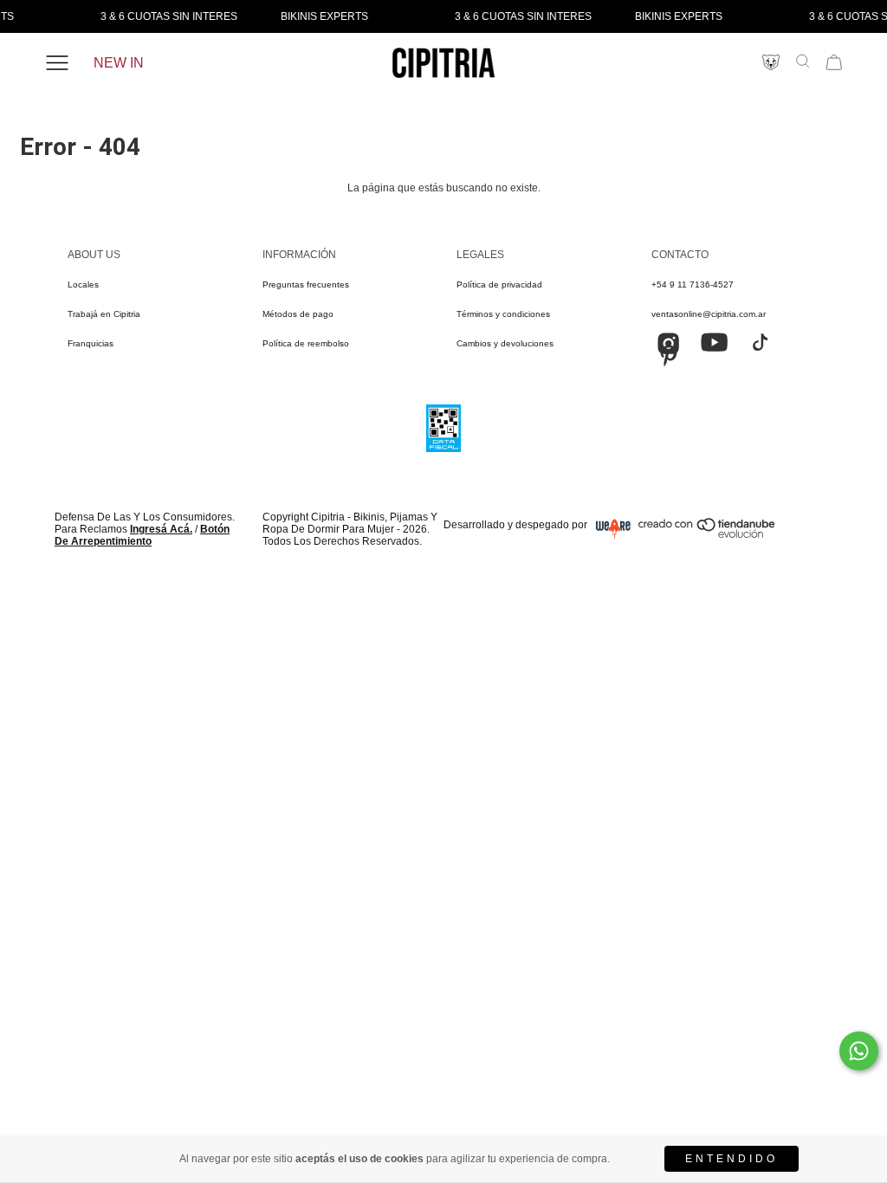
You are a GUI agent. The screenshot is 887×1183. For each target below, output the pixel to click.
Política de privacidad (499, 284)
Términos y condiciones (503, 314)
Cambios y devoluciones (505, 343)
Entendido (731, 1159)
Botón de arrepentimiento (142, 535)
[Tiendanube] (707, 534)
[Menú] (57, 63)
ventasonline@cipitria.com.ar (708, 314)
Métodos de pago (297, 314)
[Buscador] (803, 61)
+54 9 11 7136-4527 (692, 284)
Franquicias (90, 343)
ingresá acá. (161, 529)
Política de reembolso (305, 343)
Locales (83, 284)
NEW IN (119, 62)
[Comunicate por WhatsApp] (858, 1050)
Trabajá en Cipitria (104, 314)
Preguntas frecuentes (305, 284)
